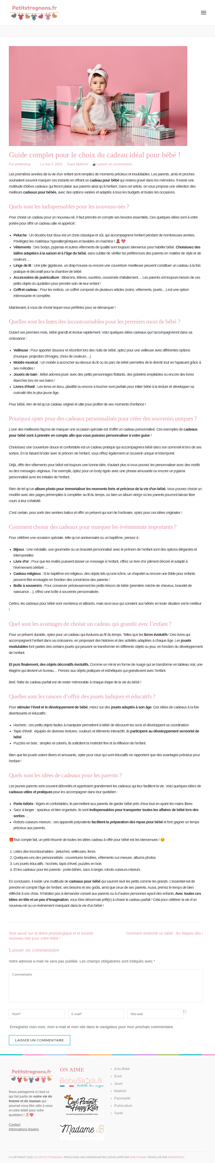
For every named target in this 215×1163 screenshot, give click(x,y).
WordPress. (176, 1157)
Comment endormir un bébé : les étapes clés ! (164, 933)
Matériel (82, 164)
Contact (14, 1124)
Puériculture (123, 1105)
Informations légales (24, 1129)
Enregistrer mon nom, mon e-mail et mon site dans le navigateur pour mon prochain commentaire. (92, 1027)
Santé (118, 1113)
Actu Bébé (122, 1069)
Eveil (118, 1076)
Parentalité (122, 1098)
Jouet (118, 1083)
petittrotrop (23, 164)
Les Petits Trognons (48, 1157)
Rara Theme (138, 1157)
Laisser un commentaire (114, 164)
